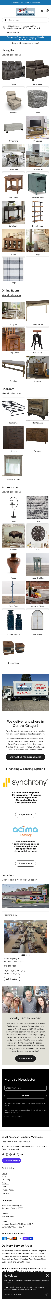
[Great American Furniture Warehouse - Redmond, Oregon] (25, 11)
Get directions (12, 979)
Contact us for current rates (25, 756)
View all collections (11, 54)
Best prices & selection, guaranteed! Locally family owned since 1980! (25, 38)
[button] (23, 955)
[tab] (25, 915)
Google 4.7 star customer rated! (25, 43)
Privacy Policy (8, 1190)
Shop (4, 1176)
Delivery (5, 1183)
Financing (6, 1179)
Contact (5, 1193)
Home (4, 1173)
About (4, 1186)
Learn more (25, 814)
